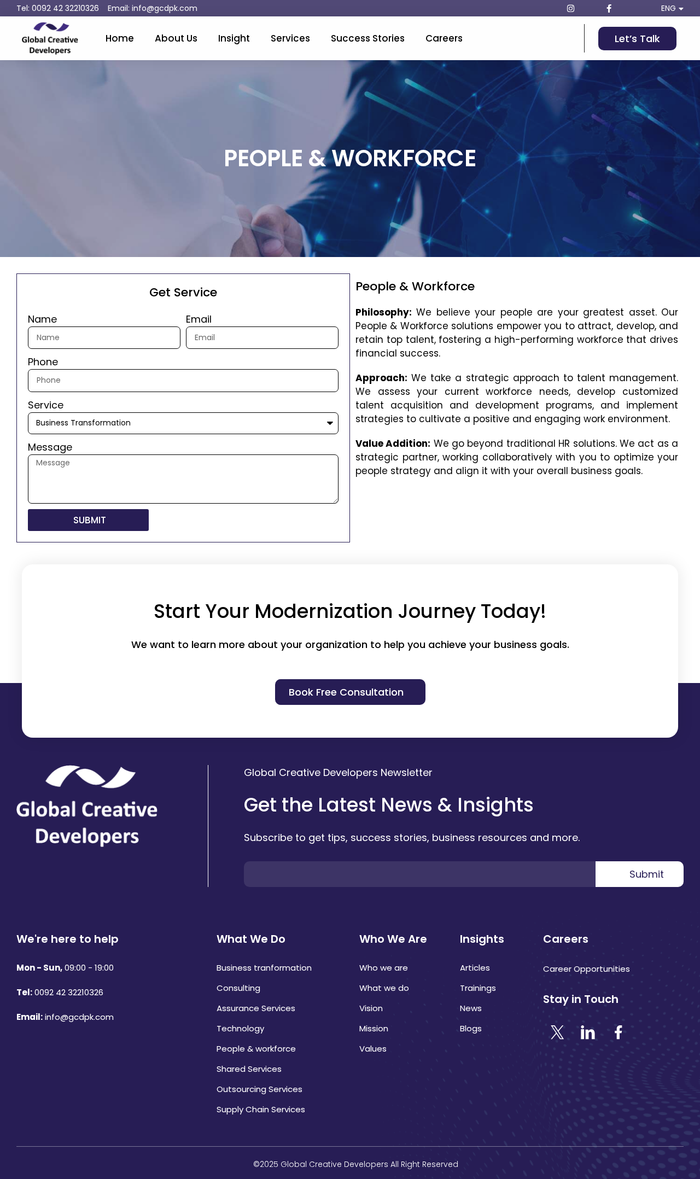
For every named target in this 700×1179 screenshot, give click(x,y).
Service (45, 405)
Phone (43, 362)
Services (313, 38)
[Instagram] (570, 8)
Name (42, 319)
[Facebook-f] (608, 8)
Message (50, 447)
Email (199, 319)
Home (120, 38)
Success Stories (402, 38)
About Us (176, 38)
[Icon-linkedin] (589, 8)
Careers (490, 38)
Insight (245, 38)
